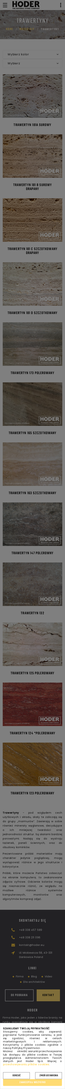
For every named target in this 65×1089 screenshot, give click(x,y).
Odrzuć (16, 1076)
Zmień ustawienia (48, 1076)
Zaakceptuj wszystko (32, 1082)
